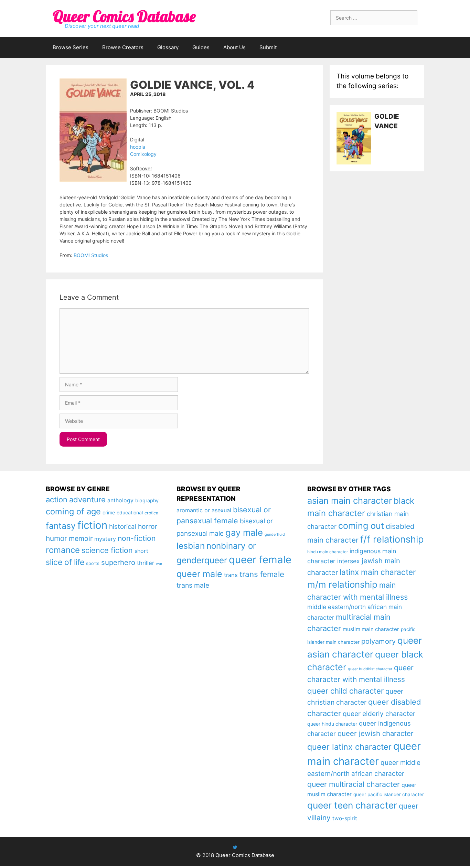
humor (56, 538)
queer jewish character (376, 733)
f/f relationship (392, 539)
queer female (260, 560)
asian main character (349, 500)
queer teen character (352, 805)
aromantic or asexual (204, 510)
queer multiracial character (353, 784)
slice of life (65, 562)
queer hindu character (332, 724)
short (141, 550)
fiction (92, 525)
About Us (234, 47)
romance (63, 550)
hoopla (137, 147)
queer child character (345, 690)
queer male (199, 573)
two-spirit (344, 818)
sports (92, 563)
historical (122, 527)
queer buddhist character (370, 669)
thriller (145, 562)
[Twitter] (235, 847)
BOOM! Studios (91, 255)
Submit (268, 47)
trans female (261, 574)
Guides (201, 47)
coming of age (73, 511)
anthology (120, 500)
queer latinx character (349, 747)
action (56, 499)
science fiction (107, 550)
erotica (151, 512)
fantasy (61, 526)
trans (231, 574)
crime (109, 512)
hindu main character (327, 551)
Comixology (143, 154)
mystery (105, 538)
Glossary (168, 47)
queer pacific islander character (388, 794)
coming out (361, 526)
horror (147, 526)
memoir (81, 538)
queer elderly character (379, 713)
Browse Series (70, 47)
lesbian (191, 546)
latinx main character (378, 572)
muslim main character (371, 629)
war (159, 564)
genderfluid (275, 534)
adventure (87, 499)
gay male (244, 532)
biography (147, 500)
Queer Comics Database (124, 16)
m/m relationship (342, 584)
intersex (348, 561)
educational (130, 512)
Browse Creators (122, 47)
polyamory (378, 641)
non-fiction (137, 538)
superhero (118, 562)
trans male (193, 585)
